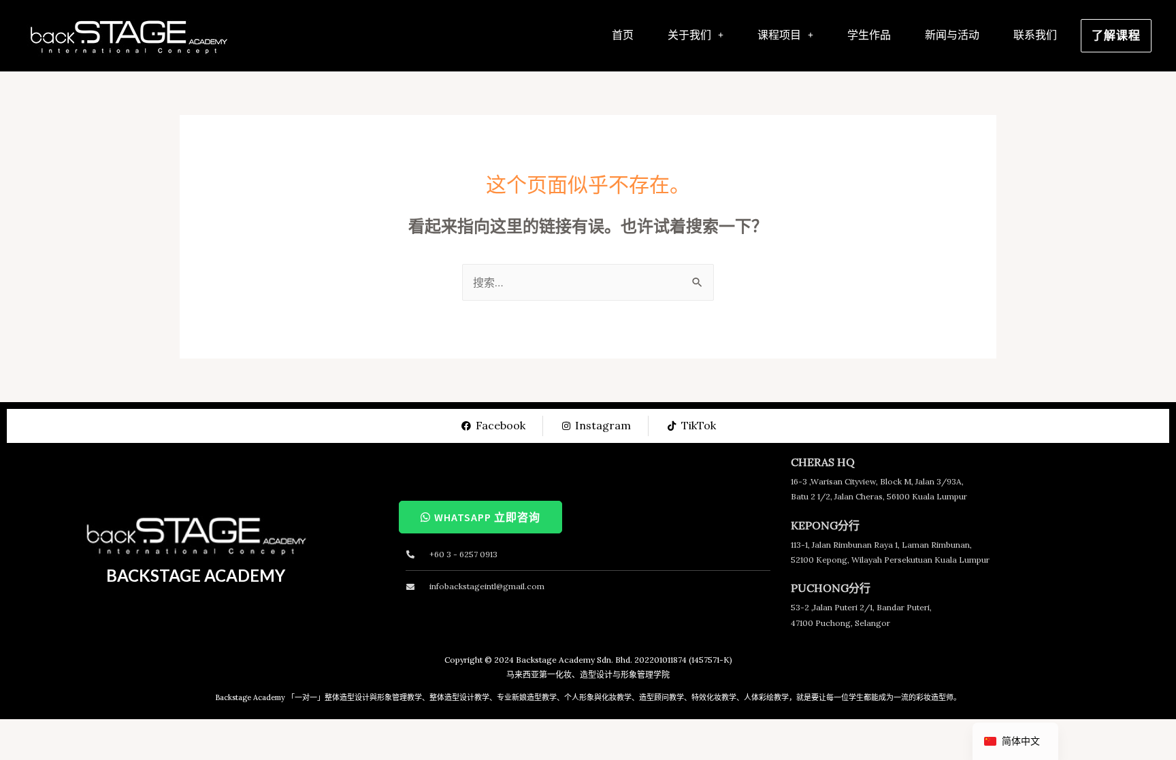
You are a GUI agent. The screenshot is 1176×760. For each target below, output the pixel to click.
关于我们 (689, 35)
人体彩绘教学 (766, 697)
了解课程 (1116, 35)
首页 (623, 35)
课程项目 (779, 35)
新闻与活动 (952, 35)
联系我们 (1035, 35)
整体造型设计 (347, 697)
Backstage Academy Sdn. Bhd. (574, 660)
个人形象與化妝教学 (598, 697)
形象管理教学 (399, 697)
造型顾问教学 (661, 697)
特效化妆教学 (713, 697)
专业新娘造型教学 (527, 697)
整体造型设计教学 (459, 697)
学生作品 (869, 35)
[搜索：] (588, 282)
